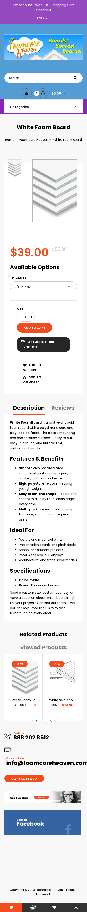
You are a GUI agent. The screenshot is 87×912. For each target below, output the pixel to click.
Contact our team (51, 603)
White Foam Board (26, 700)
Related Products (43, 634)
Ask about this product (37, 344)
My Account (22, 5)
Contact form (24, 779)
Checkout (43, 10)
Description (29, 408)
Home (9, 139)
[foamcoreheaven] (43, 59)
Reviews (63, 408)
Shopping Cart (63, 5)
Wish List (41, 5)
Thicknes (18, 277)
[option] (54, 190)
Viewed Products (43, 647)
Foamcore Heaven (33, 139)
